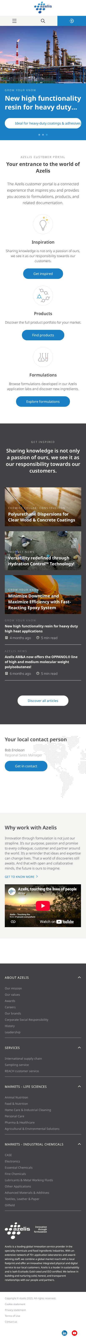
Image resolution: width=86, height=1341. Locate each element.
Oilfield (10, 1205)
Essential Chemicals (19, 1167)
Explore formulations (43, 401)
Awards (10, 1001)
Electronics (12, 1161)
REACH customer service (22, 1071)
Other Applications (18, 1186)
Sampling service (17, 1065)
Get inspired (43, 273)
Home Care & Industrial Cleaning (28, 1110)
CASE (8, 1155)
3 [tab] (47, 135)
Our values (12, 995)
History (10, 1026)
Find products (43, 335)
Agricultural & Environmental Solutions (32, 1129)
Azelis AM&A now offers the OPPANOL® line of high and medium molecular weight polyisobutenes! (41, 662)
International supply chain (23, 1058)
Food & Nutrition (16, 1104)
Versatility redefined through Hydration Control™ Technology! (41, 561)
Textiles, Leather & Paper (22, 1199)
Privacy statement (15, 1310)
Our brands (13, 1013)
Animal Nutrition (16, 1097)
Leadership (12, 1032)
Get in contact (26, 766)
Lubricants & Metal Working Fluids (29, 1180)
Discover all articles (43, 700)
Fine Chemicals (15, 1174)
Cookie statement (15, 1304)
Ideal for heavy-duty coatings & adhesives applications (48, 123)
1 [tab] (39, 135)
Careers (10, 1007)
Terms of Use (12, 1316)
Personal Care (14, 1116)
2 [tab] (43, 135)
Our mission (13, 988)
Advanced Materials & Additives (27, 1193)
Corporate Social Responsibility (26, 1020)
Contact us (11, 1321)
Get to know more (20, 877)
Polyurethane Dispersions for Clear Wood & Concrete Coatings (41, 517)
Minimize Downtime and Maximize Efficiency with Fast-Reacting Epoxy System (39, 601)
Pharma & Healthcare (20, 1122)
